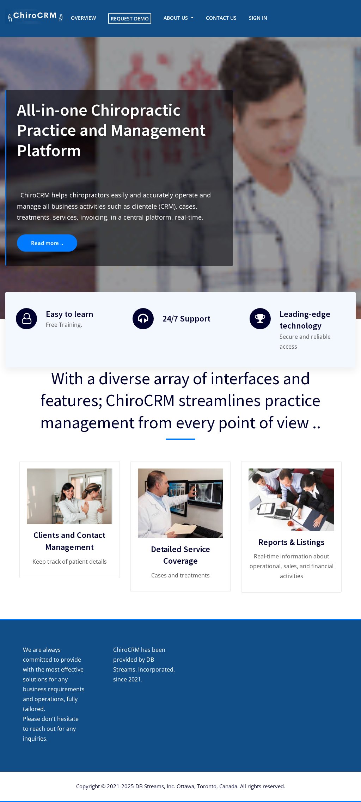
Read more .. (69, 215)
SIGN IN (258, 17)
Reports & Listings (291, 542)
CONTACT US (221, 17)
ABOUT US (176, 17)
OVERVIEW (83, 17)
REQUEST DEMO (130, 18)
